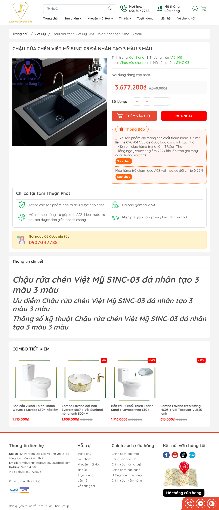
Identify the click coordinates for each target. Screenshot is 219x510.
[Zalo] (192, 455)
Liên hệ (165, 18)
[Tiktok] (183, 455)
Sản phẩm (71, 18)
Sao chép (123, 161)
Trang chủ (50, 18)
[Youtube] (175, 455)
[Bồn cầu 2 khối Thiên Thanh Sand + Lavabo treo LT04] (134, 380)
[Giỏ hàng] (204, 8)
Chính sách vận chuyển (127, 464)
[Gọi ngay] (189, 503)
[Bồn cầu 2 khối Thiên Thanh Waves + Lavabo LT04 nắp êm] (35, 380)
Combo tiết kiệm (30, 349)
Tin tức (124, 18)
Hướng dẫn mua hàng (127, 475)
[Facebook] (166, 455)
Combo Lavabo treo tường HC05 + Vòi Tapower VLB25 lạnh (181, 410)
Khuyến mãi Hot (98, 18)
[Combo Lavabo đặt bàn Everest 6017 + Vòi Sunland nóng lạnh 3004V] (85, 380)
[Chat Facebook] (200, 503)
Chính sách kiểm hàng (127, 480)
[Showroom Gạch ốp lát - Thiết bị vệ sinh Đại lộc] (20, 13)
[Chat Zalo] (211, 503)
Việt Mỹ (40, 34)
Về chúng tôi (186, 18)
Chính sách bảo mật (125, 454)
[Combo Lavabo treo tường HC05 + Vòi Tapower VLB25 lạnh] (183, 380)
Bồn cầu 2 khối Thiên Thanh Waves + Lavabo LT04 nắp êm (35, 408)
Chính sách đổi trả (124, 459)
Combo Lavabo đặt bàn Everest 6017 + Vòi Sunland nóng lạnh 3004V (82, 410)
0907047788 (43, 242)
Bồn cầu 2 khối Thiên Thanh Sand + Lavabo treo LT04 (132, 408)
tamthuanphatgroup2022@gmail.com (45, 463)
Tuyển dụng (145, 18)
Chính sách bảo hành (126, 470)
